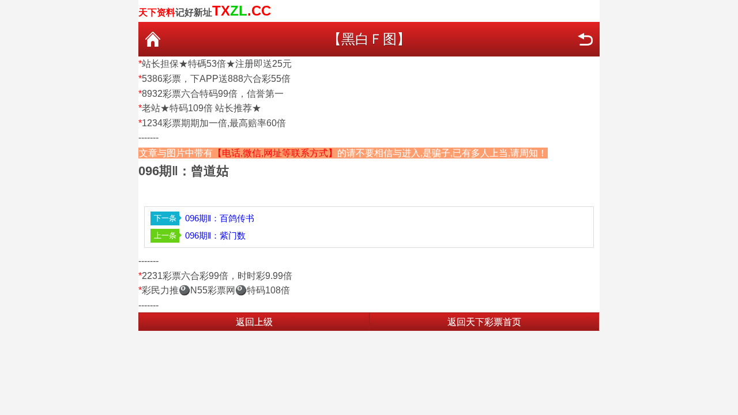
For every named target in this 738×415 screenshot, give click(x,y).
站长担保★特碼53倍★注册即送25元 (217, 64)
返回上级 (254, 322)
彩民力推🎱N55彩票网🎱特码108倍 (216, 290)
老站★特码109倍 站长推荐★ (201, 108)
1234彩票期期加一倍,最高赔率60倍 (214, 123)
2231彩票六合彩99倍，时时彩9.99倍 (217, 276)
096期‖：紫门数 (215, 235)
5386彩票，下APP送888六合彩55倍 (216, 79)
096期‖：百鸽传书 (219, 218)
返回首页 (152, 39)
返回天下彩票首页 (484, 322)
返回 (585, 39)
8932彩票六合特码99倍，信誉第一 (213, 94)
